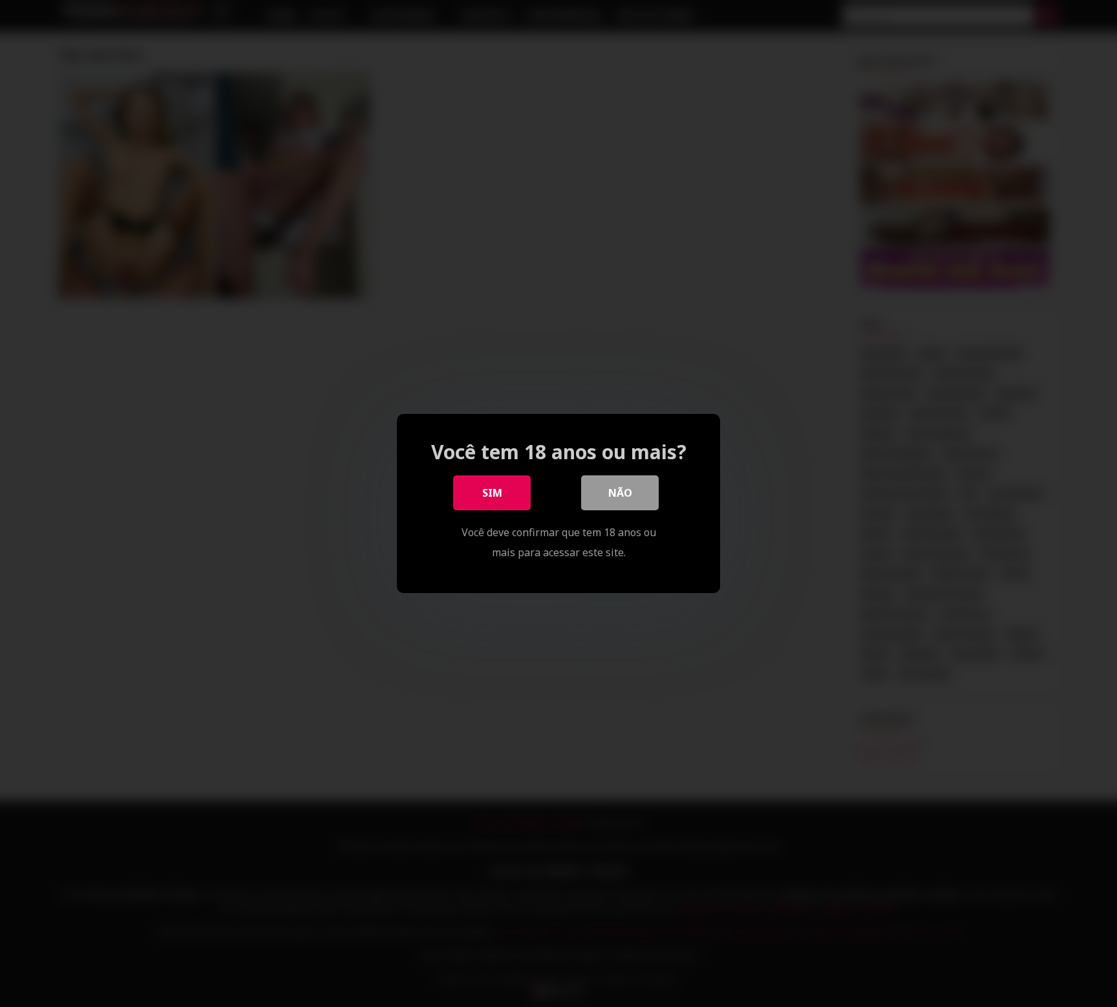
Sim (492, 493)
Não (620, 493)
